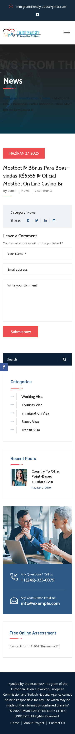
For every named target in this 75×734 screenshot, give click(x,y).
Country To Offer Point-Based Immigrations (45, 476)
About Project (34, 723)
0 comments (43, 190)
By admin (9, 190)
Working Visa (31, 396)
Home (14, 723)
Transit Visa (30, 430)
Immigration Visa (35, 413)
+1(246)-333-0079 (37, 580)
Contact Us (57, 723)
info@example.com (40, 603)
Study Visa (30, 421)
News (25, 190)
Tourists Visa (31, 405)
